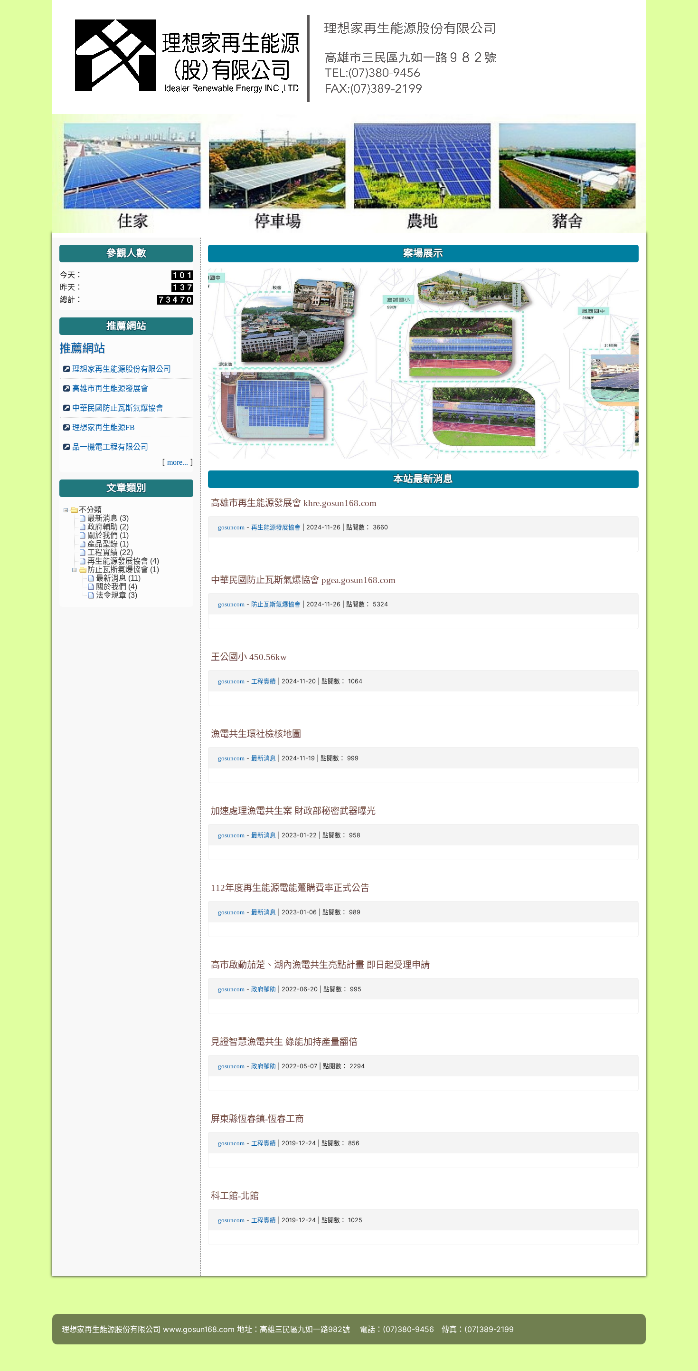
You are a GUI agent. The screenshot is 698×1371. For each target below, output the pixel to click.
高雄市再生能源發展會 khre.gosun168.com (294, 503)
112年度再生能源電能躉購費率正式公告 (290, 887)
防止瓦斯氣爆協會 (276, 604)
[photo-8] (266, 364)
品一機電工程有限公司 (110, 447)
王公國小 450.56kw (249, 657)
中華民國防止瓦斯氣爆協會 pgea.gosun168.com (303, 580)
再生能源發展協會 (276, 527)
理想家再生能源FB (103, 427)
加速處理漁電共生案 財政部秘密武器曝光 (293, 810)
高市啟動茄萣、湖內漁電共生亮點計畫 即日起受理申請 (320, 964)
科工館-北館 (235, 1195)
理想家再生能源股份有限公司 (121, 369)
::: (210, 241)
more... (177, 462)
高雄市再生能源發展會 (110, 388)
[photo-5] (459, 364)
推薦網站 (82, 348)
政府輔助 (263, 989)
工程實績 (263, 681)
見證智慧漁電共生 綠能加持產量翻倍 (284, 1041)
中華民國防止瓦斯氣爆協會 (117, 408)
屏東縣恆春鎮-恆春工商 (257, 1118)
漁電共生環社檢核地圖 (256, 733)
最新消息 (263, 758)
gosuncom (231, 527)
